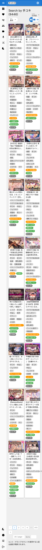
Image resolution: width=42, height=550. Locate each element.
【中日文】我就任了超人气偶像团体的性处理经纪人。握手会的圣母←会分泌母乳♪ (16, 148)
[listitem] (3, 9)
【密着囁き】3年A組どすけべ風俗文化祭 (32, 194)
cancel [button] (15, 3)
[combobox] (26, 3)
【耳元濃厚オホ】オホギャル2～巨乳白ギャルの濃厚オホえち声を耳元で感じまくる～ (16, 42)
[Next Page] (10, 532)
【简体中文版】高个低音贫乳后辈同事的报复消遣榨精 (16, 252)
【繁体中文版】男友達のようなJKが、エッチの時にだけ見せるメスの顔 (32, 93)
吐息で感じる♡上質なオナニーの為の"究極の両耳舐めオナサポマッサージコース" (32, 407)
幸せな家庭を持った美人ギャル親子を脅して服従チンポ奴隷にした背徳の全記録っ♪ (16, 307)
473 (36, 528)
